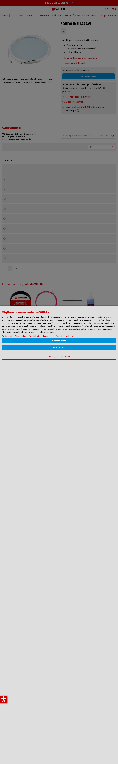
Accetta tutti (59, 341)
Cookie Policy (34, 336)
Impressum (48, 336)
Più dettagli (7, 336)
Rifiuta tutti (59, 347)
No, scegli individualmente (59, 357)
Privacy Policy (20, 336)
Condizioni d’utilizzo (64, 336)
